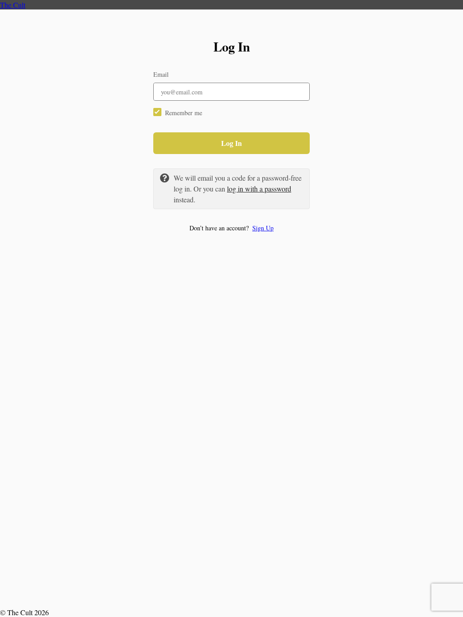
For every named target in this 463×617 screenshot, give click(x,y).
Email (161, 74)
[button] (231, 228)
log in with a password (259, 188)
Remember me (183, 112)
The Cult (12, 4)
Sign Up (263, 228)
